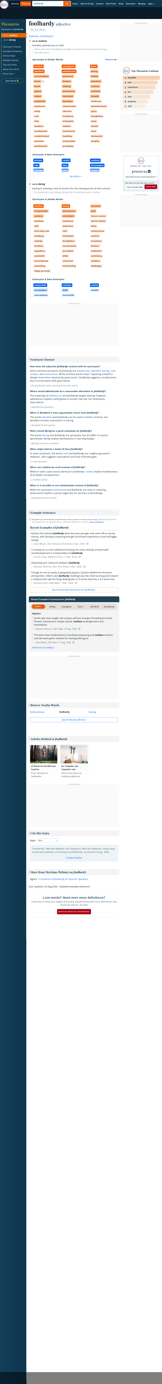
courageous (66, 607)
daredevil (94, 607)
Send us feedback (97, 522)
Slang (121, 4)
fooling (92, 712)
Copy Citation (75, 857)
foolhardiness (37, 712)
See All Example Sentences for (73, 589)
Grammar (100, 4)
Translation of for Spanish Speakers (63, 879)
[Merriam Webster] (141, 160)
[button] (151, 4)
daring (52, 607)
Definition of (40, 36)
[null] (149, 171)
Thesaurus (10, 23)
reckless (38, 606)
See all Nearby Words (73, 719)
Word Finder (111, 4)
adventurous (109, 607)
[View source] (87, 543)
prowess (139, 171)
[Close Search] (60, 3)
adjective (63, 23)
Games (75, 4)
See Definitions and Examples (140, 176)
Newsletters (130, 4)
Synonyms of (12, 29)
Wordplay (142, 4)
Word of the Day (87, 4)
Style (32, 840)
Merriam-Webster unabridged (74, 912)
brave (80, 607)
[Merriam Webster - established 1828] (4, 2)
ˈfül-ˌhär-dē (36, 29)
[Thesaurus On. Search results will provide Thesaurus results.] (21, 3)
